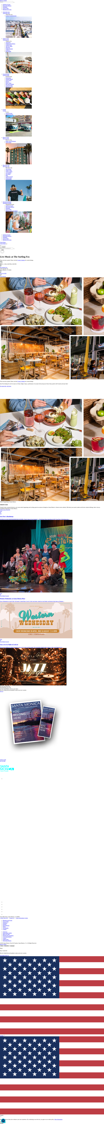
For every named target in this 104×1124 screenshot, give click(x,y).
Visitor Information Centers (22, 918)
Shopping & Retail (7, 202)
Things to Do (6, 38)
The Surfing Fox (3, 267)
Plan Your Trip (6, 165)
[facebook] (4, 778)
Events (4, 109)
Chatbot (4, 929)
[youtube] (4, 906)
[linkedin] (4, 909)
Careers (4, 938)
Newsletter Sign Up (4, 955)
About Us (5, 931)
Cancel (3, 246)
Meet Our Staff (6, 934)
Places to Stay (6, 137)
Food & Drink (6, 74)
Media (4, 926)
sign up (1, 691)
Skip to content (3, 0)
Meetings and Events (7, 920)
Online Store (5, 939)
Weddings (5, 7)
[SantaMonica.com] (7, 775)
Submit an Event (6, 4)
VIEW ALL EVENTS (5, 509)
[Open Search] (6, 243)
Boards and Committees (8, 935)
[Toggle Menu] (0, 245)
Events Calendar (21, 260)
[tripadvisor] (4, 914)
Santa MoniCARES (7, 933)
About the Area (6, 12)
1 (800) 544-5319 (4, 918)
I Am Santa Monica (7, 936)
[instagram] (4, 904)
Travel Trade (5, 8)
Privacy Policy (3, 944)
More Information (58, 1119)
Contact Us (11, 918)
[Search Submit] (14, 2)
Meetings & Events (7, 9)
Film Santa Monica (7, 5)
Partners (4, 924)
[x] (53, 902)
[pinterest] (4, 911)
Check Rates (8, 142)
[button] (52, 1076)
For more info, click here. (5, 386)
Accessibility (6, 928)
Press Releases (6, 925)
